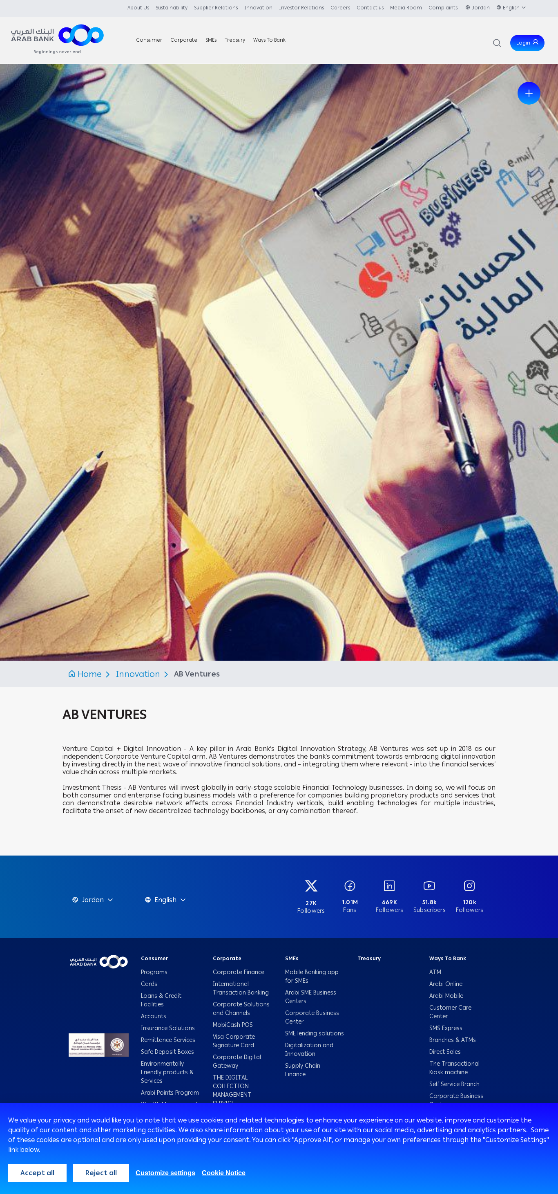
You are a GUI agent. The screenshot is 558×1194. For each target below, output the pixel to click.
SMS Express (445, 1028)
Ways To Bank (447, 958)
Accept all (37, 1173)
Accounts (154, 1016)
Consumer (154, 958)
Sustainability (171, 8)
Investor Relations (301, 8)
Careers (340, 8)
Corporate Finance (238, 972)
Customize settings (165, 1172)
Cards (149, 984)
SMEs (292, 958)
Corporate (227, 958)
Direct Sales (445, 1051)
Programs (155, 972)
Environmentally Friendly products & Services (167, 1072)
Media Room (406, 8)
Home (89, 674)
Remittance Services (168, 1040)
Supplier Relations (216, 8)
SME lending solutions (314, 1033)
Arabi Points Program (170, 1092)
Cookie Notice (224, 1172)
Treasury (369, 958)
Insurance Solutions (168, 1028)
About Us (138, 8)
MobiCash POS (233, 1025)
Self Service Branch (454, 1084)
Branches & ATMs (452, 1040)
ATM (435, 972)
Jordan (481, 8)
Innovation (258, 8)
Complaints (444, 8)
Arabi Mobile (446, 995)
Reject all (101, 1173)
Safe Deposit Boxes (167, 1051)
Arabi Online (445, 984)
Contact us (370, 8)
